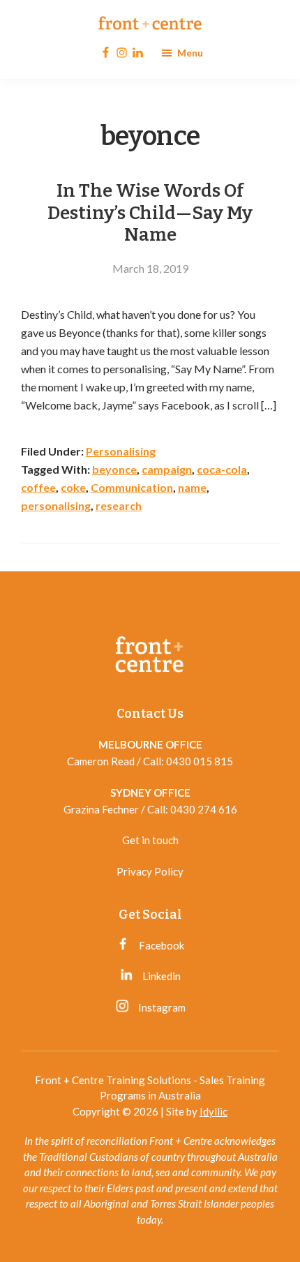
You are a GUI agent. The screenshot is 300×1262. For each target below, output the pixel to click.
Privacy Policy (150, 871)
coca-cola (222, 469)
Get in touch (150, 840)
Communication (132, 487)
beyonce (114, 469)
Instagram (161, 1007)
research (119, 505)
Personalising (121, 451)
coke (73, 487)
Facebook (160, 945)
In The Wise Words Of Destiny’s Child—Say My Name (150, 212)
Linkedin (160, 976)
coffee (38, 487)
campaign (167, 469)
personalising (56, 505)
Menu (190, 53)
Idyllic (213, 1111)
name (192, 487)
